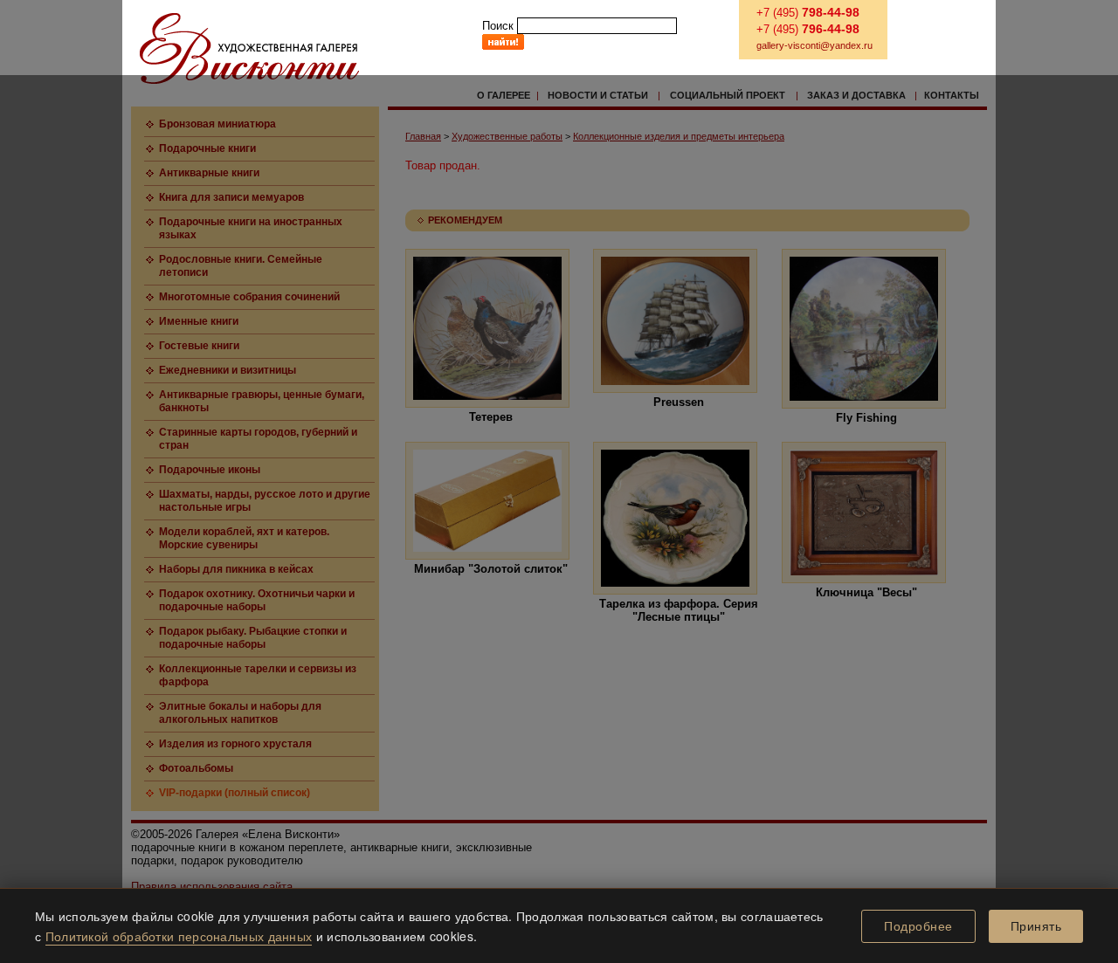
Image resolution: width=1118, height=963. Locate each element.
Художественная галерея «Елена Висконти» (249, 48)
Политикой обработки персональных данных (179, 936)
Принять (1036, 926)
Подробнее (918, 926)
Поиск (498, 25)
